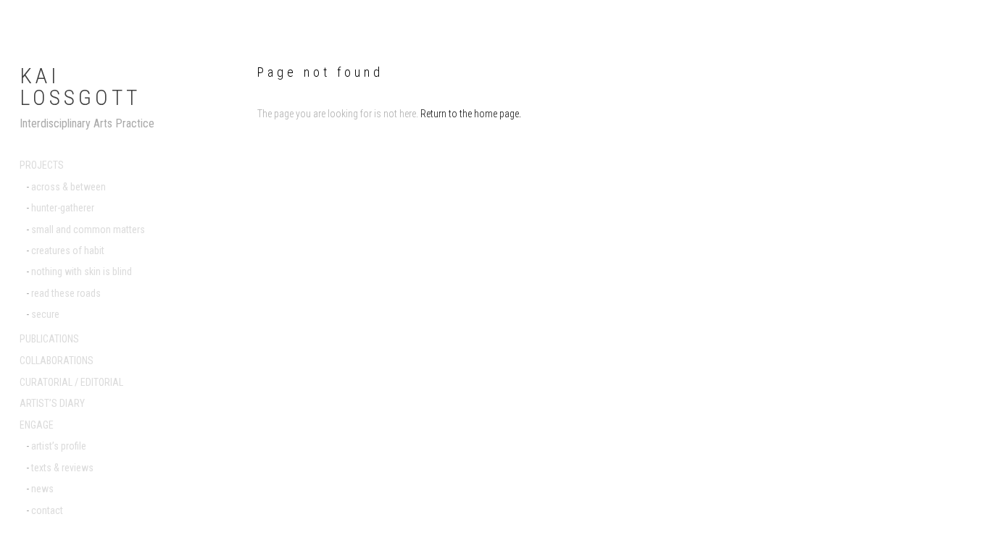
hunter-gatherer (62, 208)
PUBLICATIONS (49, 339)
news (42, 488)
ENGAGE (37, 425)
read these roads (66, 293)
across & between (68, 187)
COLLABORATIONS (56, 360)
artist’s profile (58, 446)
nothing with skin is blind (81, 271)
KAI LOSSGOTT (80, 86)
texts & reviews (62, 467)
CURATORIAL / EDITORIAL (71, 382)
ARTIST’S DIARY (52, 403)
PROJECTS (42, 165)
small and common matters (88, 229)
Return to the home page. (470, 113)
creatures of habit (67, 250)
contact (47, 510)
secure (45, 314)
